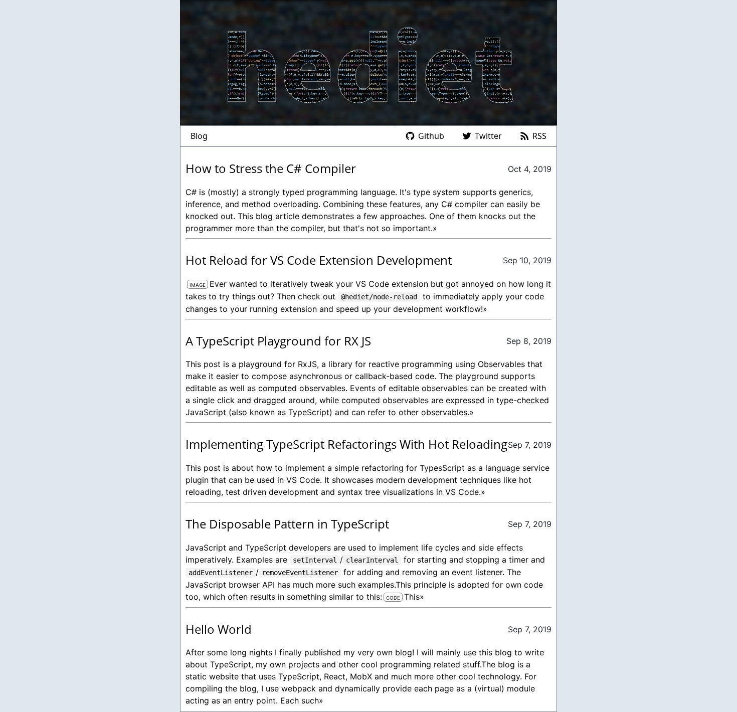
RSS (539, 135)
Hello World (219, 629)
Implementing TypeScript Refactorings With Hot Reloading (346, 444)
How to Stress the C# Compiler (271, 168)
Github (431, 135)
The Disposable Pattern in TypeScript (287, 523)
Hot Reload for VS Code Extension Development (319, 260)
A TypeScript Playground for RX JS (278, 340)
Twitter (488, 135)
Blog (199, 135)
